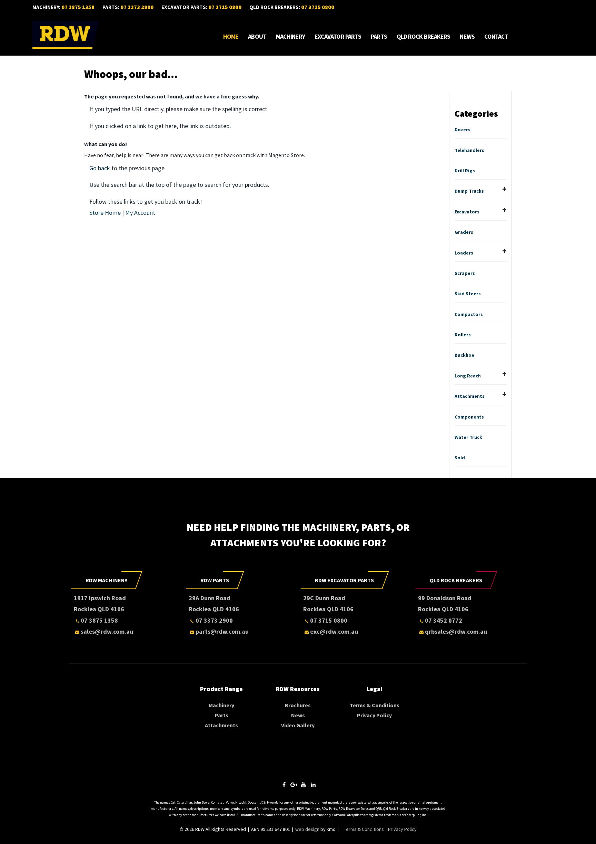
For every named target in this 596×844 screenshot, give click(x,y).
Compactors (469, 314)
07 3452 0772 (443, 620)
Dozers (462, 129)
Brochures (298, 705)
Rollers (463, 335)
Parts (379, 36)
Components (469, 417)
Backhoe (464, 355)
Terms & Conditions (374, 705)
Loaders (464, 253)
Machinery (290, 36)
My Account (140, 213)
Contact (496, 36)
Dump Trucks (469, 191)
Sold (460, 457)
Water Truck (468, 437)
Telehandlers (469, 150)
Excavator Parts (338, 36)
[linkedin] (313, 784)
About (257, 36)
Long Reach (468, 376)
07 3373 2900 (136, 6)
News (467, 36)
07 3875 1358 (78, 6)
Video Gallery (298, 725)
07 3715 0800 (224, 6)
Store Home (105, 213)
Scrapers (465, 273)
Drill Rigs (465, 170)
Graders (464, 232)
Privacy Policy (374, 715)
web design (307, 829)
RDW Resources (298, 689)
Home (230, 36)
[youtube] (303, 784)
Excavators (467, 212)
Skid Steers (468, 293)
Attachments (470, 396)
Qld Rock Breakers (423, 36)
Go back (99, 168)
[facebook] (284, 784)
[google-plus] (293, 784)
